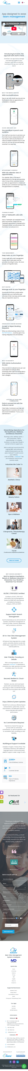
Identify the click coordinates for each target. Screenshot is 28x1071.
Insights (13, 979)
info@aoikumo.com (12, 1032)
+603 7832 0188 (10, 1027)
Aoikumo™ (18, 456)
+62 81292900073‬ (11, 1044)
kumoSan (14, 1008)
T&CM (13, 996)
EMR (14, 977)
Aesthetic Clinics (13, 990)
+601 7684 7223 (10, 1030)
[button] (25, 802)
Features (14, 973)
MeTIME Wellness (7, 333)
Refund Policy (14, 1067)
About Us (14, 980)
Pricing (13, 975)
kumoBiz (14, 1006)
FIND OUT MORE (14, 560)
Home (13, 969)
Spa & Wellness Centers (13, 994)
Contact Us (13, 982)
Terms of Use (17, 1066)
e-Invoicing (13, 971)
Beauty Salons (13, 992)
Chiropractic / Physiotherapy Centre (13, 998)
